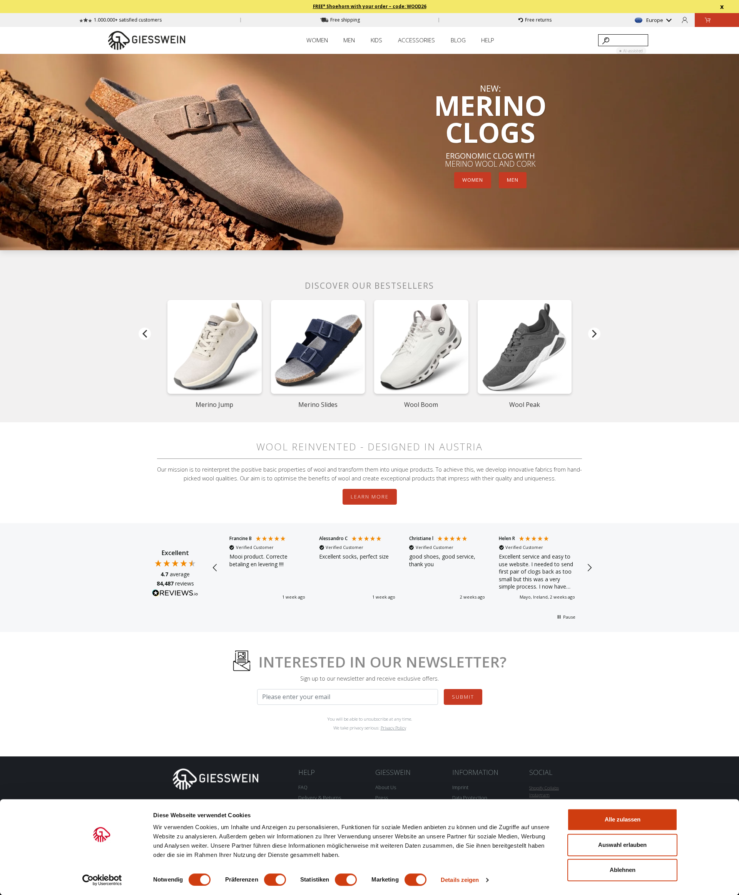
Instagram (539, 795)
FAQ (303, 787)
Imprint (460, 787)
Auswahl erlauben (622, 844)
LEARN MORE (370, 496)
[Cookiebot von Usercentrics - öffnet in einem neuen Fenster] (102, 880)
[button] (215, 568)
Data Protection (469, 797)
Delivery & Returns (319, 797)
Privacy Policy (393, 728)
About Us (385, 787)
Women (472, 180)
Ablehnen (622, 870)
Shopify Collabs (544, 788)
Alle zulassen (622, 819)
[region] (402, 567)
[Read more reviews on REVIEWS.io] (175, 594)
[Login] (685, 20)
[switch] (275, 879)
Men (512, 180)
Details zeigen (460, 880)
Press (381, 797)
